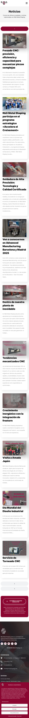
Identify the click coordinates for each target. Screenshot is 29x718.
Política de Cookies (16, 698)
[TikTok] (15, 643)
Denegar (14, 709)
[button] (26, 3)
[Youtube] (9, 643)
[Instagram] (2, 643)
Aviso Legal (19, 716)
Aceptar (15, 705)
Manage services (5, 701)
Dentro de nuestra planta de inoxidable (13, 305)
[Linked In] (5, 643)
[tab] (14, 29)
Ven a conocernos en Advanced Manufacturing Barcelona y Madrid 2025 (14, 246)
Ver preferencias (14, 712)
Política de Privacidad (12, 716)
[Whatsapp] (12, 643)
